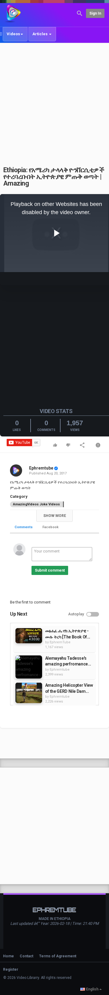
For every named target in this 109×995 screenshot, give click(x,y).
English (92, 989)
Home (8, 956)
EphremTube (60, 642)
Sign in (95, 13)
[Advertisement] (54, 101)
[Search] (79, 13)
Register (10, 969)
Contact (26, 956)
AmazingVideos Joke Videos (36, 504)
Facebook (50, 527)
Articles (40, 34)
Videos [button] (13, 34)
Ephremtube (41, 468)
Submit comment (50, 570)
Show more (54, 516)
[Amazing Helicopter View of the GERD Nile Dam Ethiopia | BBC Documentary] (28, 692)
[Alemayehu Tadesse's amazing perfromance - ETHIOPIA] (28, 667)
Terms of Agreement (57, 956)
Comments (24, 527)
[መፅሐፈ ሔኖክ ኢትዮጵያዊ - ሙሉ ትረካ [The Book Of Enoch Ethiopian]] (28, 635)
